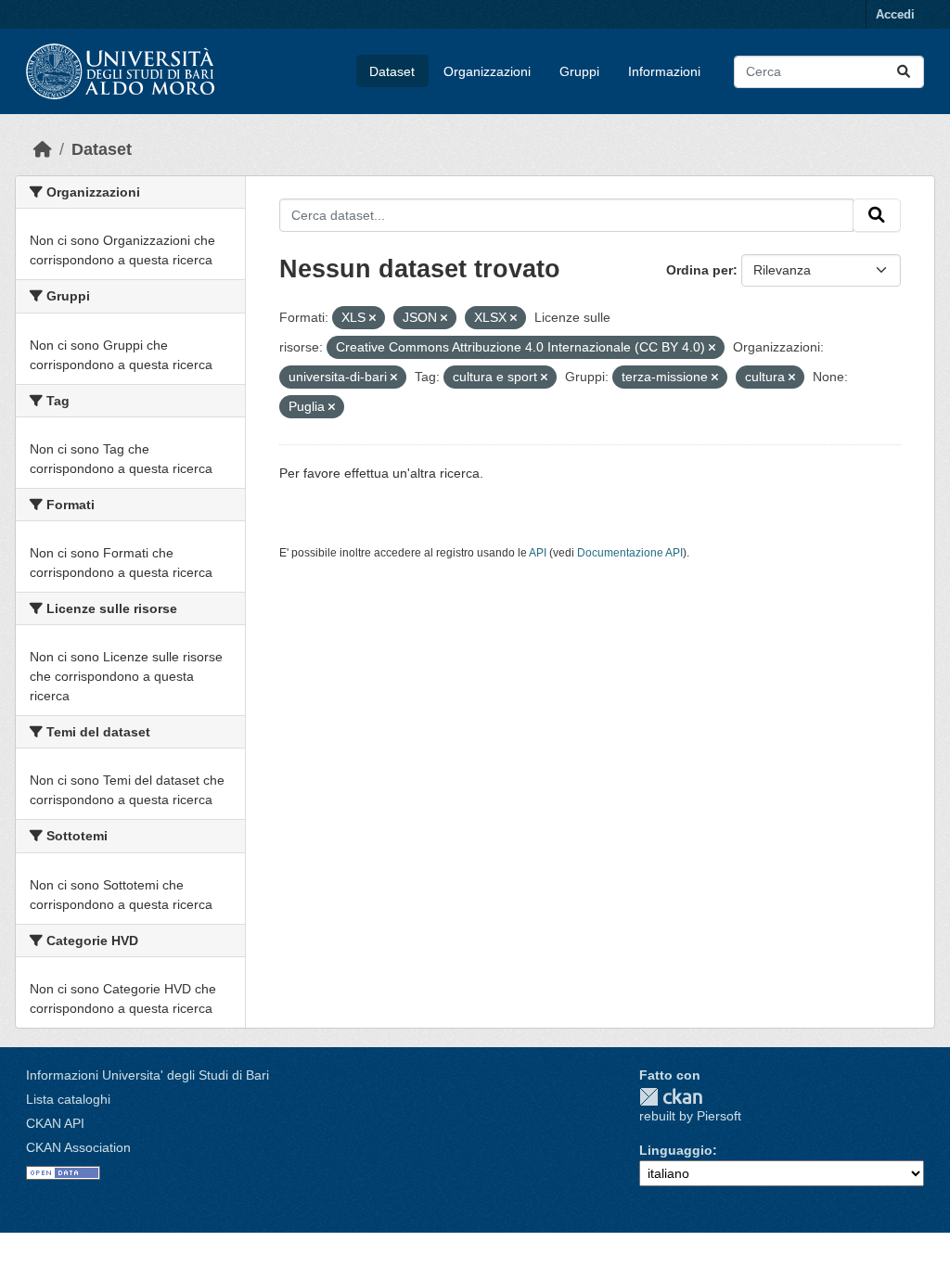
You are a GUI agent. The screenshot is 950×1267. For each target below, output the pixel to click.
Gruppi (579, 71)
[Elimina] (372, 318)
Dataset (392, 71)
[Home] (42, 149)
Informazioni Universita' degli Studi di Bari (147, 1075)
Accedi (895, 14)
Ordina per (699, 269)
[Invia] (903, 72)
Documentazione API (630, 552)
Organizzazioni (487, 71)
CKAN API (55, 1123)
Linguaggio (675, 1150)
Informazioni (664, 71)
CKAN (670, 1097)
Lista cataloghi (68, 1099)
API (537, 552)
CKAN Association (78, 1147)
